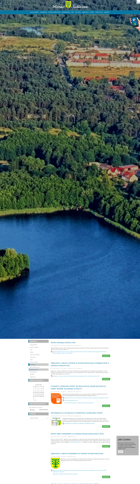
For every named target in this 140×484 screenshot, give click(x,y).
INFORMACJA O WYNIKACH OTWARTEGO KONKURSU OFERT (77, 413)
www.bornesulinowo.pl (76, 442)
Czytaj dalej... (106, 355)
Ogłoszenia (78, 391)
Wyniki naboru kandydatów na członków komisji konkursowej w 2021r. (77, 434)
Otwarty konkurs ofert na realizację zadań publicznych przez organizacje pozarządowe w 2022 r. (87, 397)
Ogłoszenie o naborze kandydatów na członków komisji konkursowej (77, 453)
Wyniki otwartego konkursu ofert (63, 342)
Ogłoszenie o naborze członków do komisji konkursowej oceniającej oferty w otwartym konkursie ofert (76, 376)
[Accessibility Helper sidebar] (138, 2)
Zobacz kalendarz (43, 409)
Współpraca (78, 345)
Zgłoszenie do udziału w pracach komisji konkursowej (65, 474)
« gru (35, 400)
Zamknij (120, 451)
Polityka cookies (121, 448)
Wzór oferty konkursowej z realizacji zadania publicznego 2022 (79, 402)
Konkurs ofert (72, 345)
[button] (32, 410)
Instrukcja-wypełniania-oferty (71, 400)
